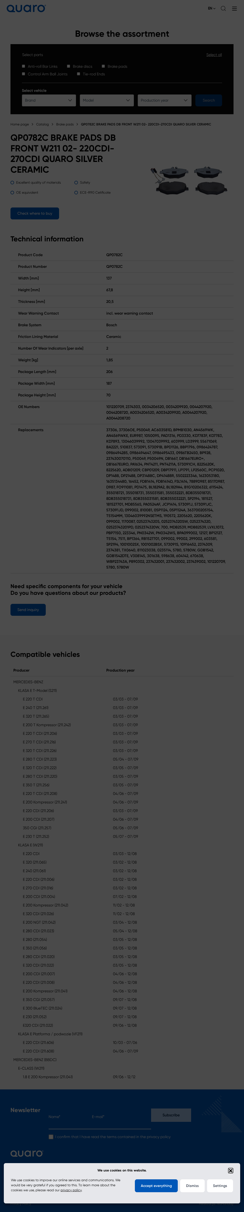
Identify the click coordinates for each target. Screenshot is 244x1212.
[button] (230, 1170)
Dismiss (192, 1186)
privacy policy (71, 1190)
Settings (220, 1186)
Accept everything (156, 1186)
